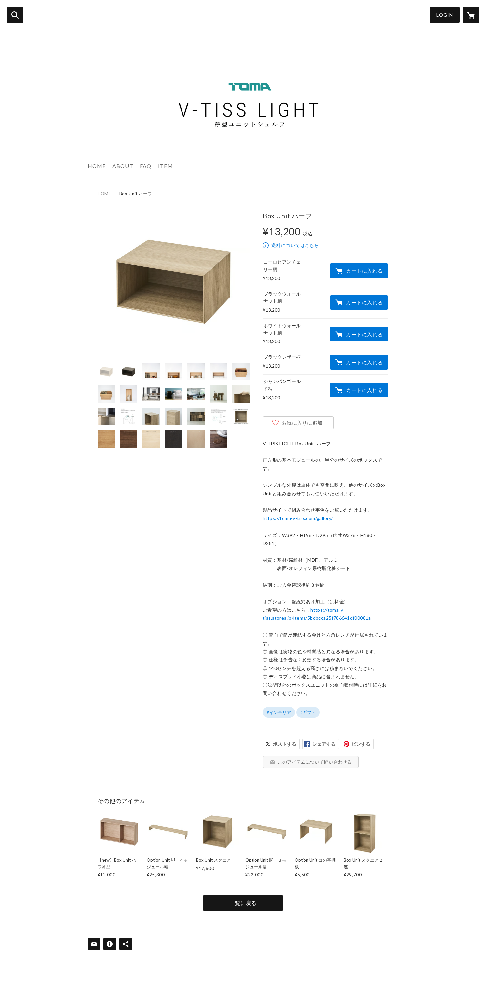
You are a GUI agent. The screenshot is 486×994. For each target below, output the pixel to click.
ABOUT (122, 166)
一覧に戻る (243, 903)
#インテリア (279, 712)
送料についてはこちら (295, 245)
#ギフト (308, 712)
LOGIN (444, 15)
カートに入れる (364, 271)
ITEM (165, 166)
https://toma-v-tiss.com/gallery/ (298, 518)
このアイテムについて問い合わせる (315, 762)
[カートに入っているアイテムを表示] (471, 15)
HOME (97, 166)
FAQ (145, 166)
